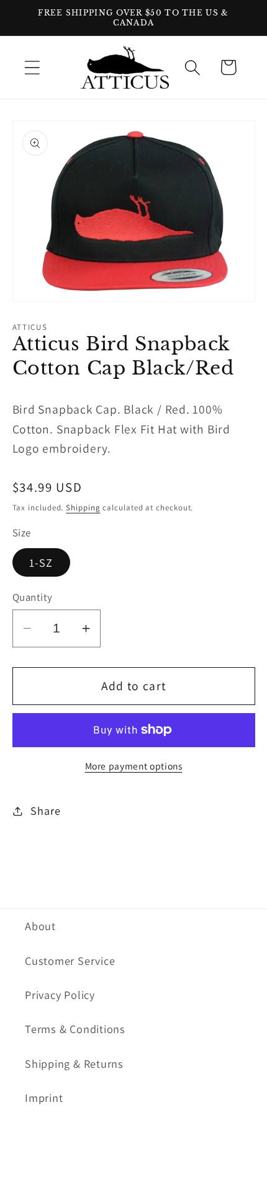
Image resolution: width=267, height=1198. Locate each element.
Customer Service (70, 960)
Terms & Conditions (75, 1028)
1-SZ (41, 562)
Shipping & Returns (74, 1063)
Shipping (83, 507)
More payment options (134, 766)
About (40, 925)
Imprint (44, 1097)
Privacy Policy (60, 994)
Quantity (32, 597)
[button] (32, 67)
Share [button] (45, 810)
